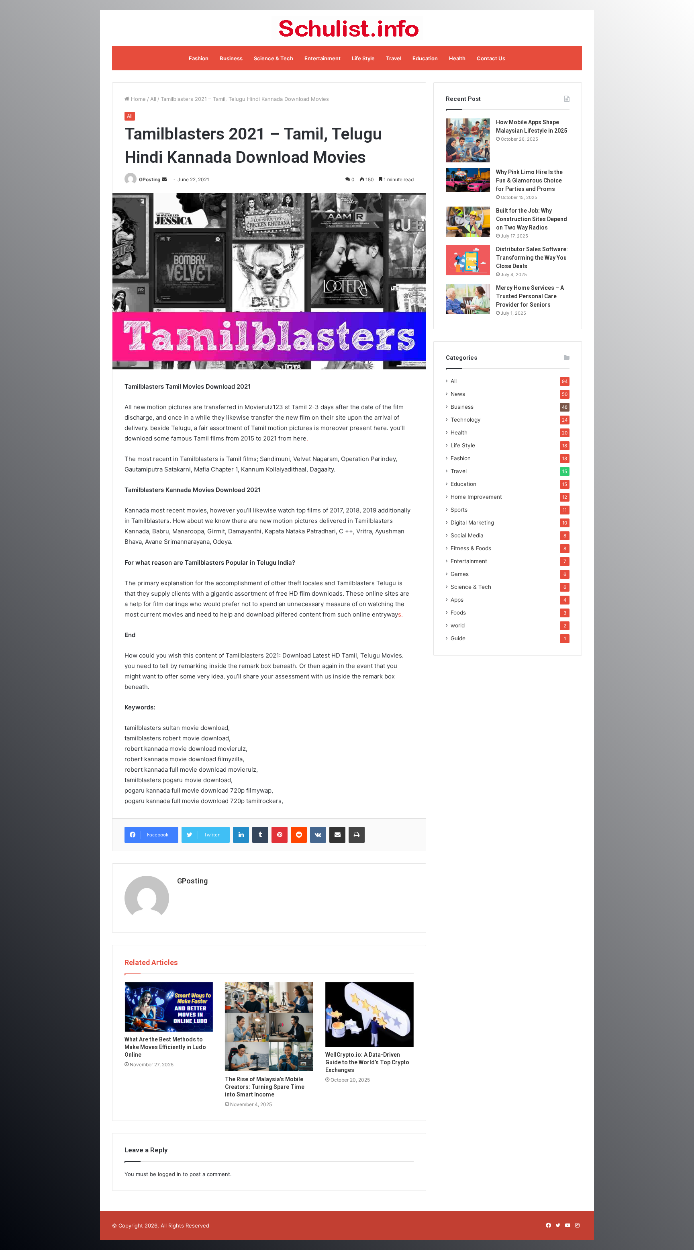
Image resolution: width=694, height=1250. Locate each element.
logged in (169, 1174)
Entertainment (322, 58)
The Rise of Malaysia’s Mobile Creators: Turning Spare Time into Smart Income (264, 1087)
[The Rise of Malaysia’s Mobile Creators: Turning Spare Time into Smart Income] (269, 1027)
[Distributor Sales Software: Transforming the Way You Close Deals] (468, 260)
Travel (393, 58)
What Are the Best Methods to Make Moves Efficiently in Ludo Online (165, 1047)
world (458, 625)
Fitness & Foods (471, 548)
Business (231, 58)
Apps (457, 599)
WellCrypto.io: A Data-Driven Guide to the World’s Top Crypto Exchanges (367, 1062)
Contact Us (491, 58)
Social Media (467, 535)
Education (425, 58)
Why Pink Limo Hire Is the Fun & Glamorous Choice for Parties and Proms (529, 180)
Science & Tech (273, 58)
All (153, 99)
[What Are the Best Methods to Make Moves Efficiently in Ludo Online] (169, 1007)
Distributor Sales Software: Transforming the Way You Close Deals (532, 257)
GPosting (150, 179)
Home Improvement (476, 497)
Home (137, 99)
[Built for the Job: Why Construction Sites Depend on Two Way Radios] (468, 222)
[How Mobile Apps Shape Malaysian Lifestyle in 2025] (468, 140)
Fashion (198, 58)
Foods (458, 612)
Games (460, 574)
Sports (459, 509)
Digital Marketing (472, 522)
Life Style (363, 58)
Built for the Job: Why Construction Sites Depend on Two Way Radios (531, 219)
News (458, 394)
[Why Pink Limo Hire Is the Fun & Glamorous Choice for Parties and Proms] (468, 180)
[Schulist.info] (347, 28)
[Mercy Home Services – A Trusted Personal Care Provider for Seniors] (468, 299)
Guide (458, 638)
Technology (466, 419)
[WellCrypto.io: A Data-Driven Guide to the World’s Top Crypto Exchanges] (369, 1014)
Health (457, 58)
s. (400, 614)
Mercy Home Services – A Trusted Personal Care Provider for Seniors (530, 296)
